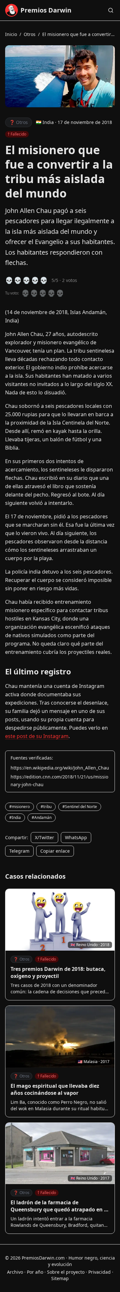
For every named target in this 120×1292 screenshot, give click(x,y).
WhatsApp (76, 837)
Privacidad (99, 1272)
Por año (35, 1272)
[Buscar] (111, 10)
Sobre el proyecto (65, 1272)
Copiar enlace (55, 851)
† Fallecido (46, 959)
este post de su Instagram (36, 736)
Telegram (19, 851)
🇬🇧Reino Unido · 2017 (89, 1178)
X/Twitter (44, 837)
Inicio (11, 34)
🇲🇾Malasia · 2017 (93, 1061)
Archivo (15, 1272)
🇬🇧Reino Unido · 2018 (89, 944)
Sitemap (60, 1278)
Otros (30, 34)
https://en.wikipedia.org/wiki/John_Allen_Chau (60, 768)
